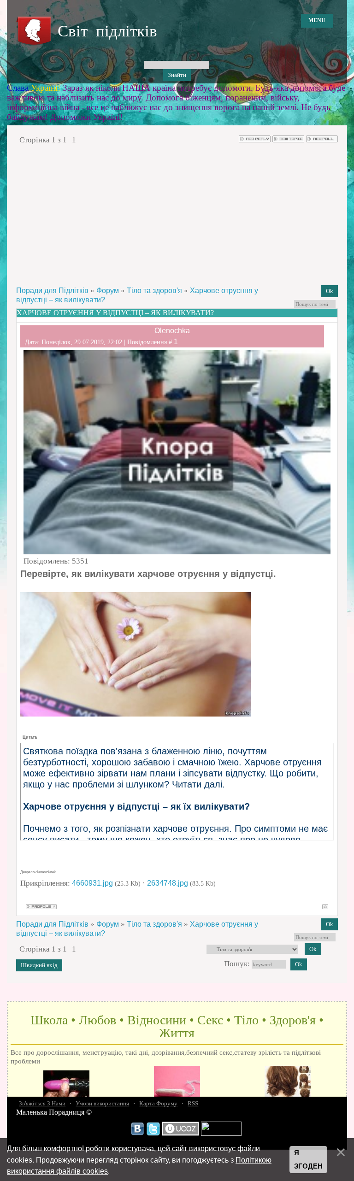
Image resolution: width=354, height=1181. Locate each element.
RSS (193, 1103)
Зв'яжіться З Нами (42, 1103)
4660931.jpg (92, 883)
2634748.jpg (167, 883)
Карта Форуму (158, 1103)
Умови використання (102, 1103)
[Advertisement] (176, 214)
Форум (107, 290)
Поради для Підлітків (52, 290)
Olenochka (172, 331)
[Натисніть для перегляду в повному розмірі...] (135, 714)
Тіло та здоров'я (154, 290)
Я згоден (308, 1159)
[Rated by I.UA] (221, 1133)
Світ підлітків (107, 31)
